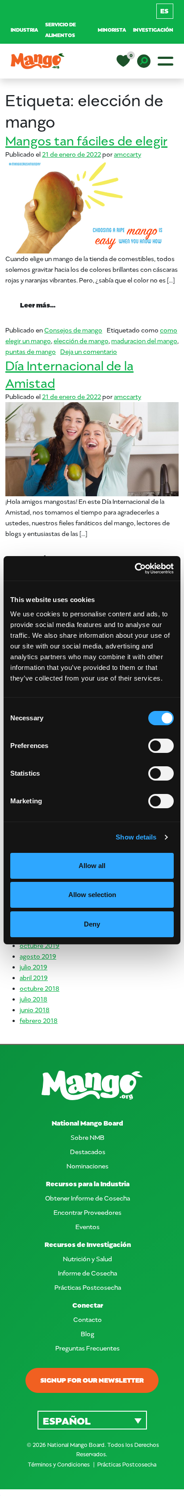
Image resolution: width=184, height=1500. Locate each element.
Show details (136, 837)
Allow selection (92, 894)
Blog (87, 1334)
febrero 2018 (39, 1020)
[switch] (161, 746)
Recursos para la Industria (88, 1184)
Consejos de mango (73, 330)
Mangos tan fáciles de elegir (86, 140)
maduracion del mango (144, 341)
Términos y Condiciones (59, 1464)
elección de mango (81, 341)
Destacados (87, 1151)
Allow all (92, 865)
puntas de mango (30, 351)
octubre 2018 (39, 988)
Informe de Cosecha (87, 1273)
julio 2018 (33, 999)
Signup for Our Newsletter (92, 1380)
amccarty (127, 154)
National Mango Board (87, 1123)
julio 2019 (33, 967)
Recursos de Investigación (88, 1244)
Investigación (153, 30)
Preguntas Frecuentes (87, 1348)
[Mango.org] (92, 1086)
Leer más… (45, 304)
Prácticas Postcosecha (87, 1287)
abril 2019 (34, 977)
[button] (92, 1420)
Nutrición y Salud (87, 1259)
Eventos (87, 1226)
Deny (92, 924)
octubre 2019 (39, 945)
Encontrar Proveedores (87, 1212)
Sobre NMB (88, 1137)
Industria (24, 30)
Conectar (87, 1305)
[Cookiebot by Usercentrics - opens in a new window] (135, 568)
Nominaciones (88, 1166)
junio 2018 (35, 1010)
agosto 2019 (38, 956)
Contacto (87, 1319)
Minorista (112, 30)
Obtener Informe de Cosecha (87, 1198)
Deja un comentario (88, 351)
